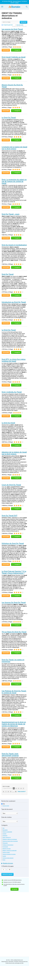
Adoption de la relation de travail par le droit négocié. (14, 453)
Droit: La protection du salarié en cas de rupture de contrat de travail (14, 181)
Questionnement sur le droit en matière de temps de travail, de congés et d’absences (14, 724)
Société (4, 856)
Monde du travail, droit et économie (10, 841)
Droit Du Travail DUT (9, 516)
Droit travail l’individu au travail (13, 57)
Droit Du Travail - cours (10, 214)
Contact (17, 2)
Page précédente (7, 788)
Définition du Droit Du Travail (13, 543)
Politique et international (8, 845)
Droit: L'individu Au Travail (12, 392)
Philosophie (5, 843)
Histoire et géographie (7, 831)
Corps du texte (6, 805)
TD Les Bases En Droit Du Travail (14, 632)
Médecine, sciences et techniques (10, 839)
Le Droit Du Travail (9, 117)
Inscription (14, 889)
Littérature (5, 835)
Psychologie (5, 846)
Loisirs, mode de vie (7, 837)
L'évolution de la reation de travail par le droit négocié (14, 148)
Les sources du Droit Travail (12, 29)
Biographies (5, 830)
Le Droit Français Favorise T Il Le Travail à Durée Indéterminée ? (14, 572)
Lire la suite (6, 50)
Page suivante (21, 791)
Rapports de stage (7, 848)
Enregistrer (17, 50)
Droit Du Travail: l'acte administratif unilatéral (10, 754)
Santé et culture (6, 852)
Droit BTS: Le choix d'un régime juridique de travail (14, 360)
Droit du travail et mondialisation (14, 245)
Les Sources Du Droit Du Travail (14, 602)
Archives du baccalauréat (8, 858)
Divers (4, 859)
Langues (4, 833)
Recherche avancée (7, 874)
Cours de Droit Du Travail (11, 485)
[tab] (14, 863)
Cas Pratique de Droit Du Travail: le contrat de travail (14, 692)
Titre (4, 804)
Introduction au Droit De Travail (14, 302)
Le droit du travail (8, 423)
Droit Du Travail (8, 274)
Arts (3, 828)
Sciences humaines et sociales (9, 854)
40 (15, 791)
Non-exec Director (17, 1)
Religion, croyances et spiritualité (9, 850)
